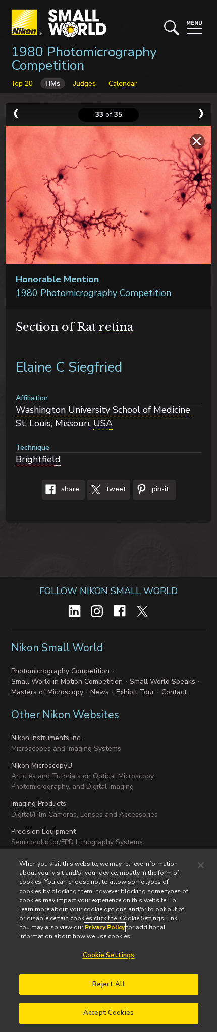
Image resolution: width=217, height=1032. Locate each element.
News (99, 692)
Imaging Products (38, 803)
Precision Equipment (43, 831)
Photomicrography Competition (60, 671)
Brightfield (38, 459)
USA (103, 423)
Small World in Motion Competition (67, 681)
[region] (108, 940)
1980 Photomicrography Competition (84, 59)
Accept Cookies (108, 1012)
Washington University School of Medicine (103, 410)
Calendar (122, 83)
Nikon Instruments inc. (46, 738)
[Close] (201, 865)
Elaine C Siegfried (69, 367)
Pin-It (159, 489)
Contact (174, 692)
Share (69, 489)
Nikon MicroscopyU (41, 765)
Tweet (115, 489)
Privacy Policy (105, 927)
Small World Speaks (162, 681)
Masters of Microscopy (47, 692)
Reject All (108, 984)
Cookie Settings (109, 955)
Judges (84, 83)
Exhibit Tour (135, 692)
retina (116, 327)
